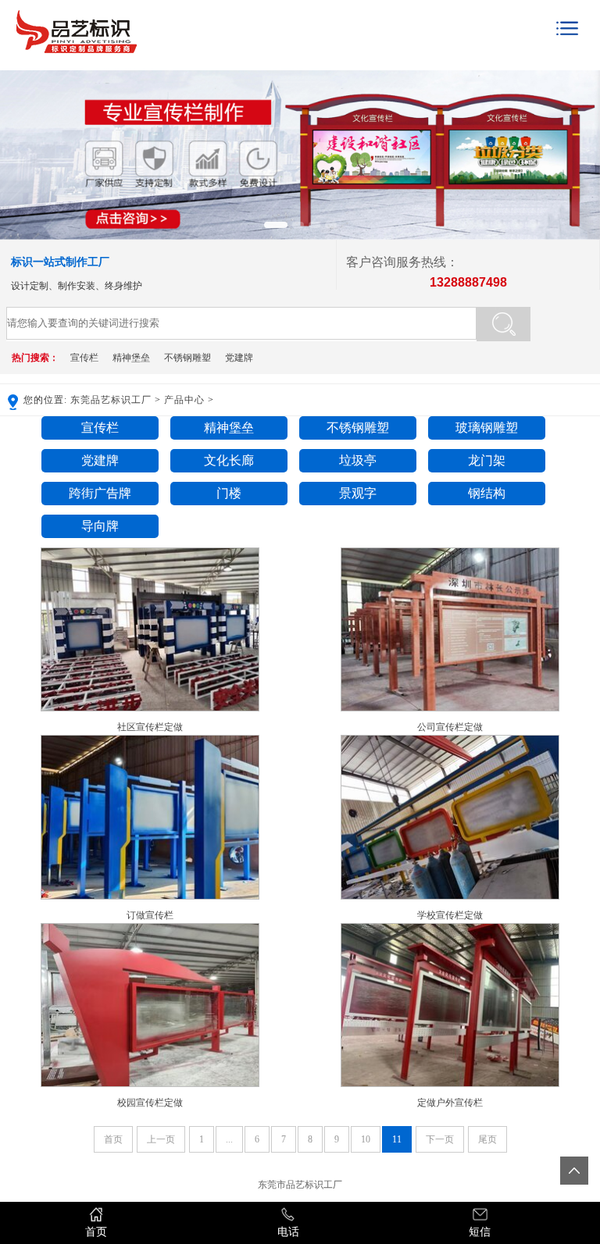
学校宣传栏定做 (450, 915)
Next (585, 147)
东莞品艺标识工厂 (111, 399)
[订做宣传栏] (150, 896)
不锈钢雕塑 (187, 357)
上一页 (161, 1139)
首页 (113, 1139)
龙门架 (486, 460)
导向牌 (100, 526)
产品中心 (184, 399)
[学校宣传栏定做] (450, 896)
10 (365, 1139)
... (229, 1139)
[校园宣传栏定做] (150, 1083)
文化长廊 (229, 460)
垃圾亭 (358, 460)
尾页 (487, 1139)
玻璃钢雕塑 (486, 427)
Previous (15, 147)
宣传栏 (84, 357)
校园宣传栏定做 (150, 1102)
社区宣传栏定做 (150, 727)
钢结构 (486, 493)
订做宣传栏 (150, 915)
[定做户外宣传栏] (450, 1083)
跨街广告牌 (100, 493)
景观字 (358, 493)
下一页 (440, 1139)
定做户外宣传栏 (450, 1102)
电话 (288, 1232)
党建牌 (239, 357)
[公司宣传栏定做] (450, 708)
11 (397, 1139)
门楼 (228, 493)
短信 (480, 1232)
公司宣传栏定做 (450, 727)
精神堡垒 (131, 357)
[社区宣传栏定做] (150, 708)
